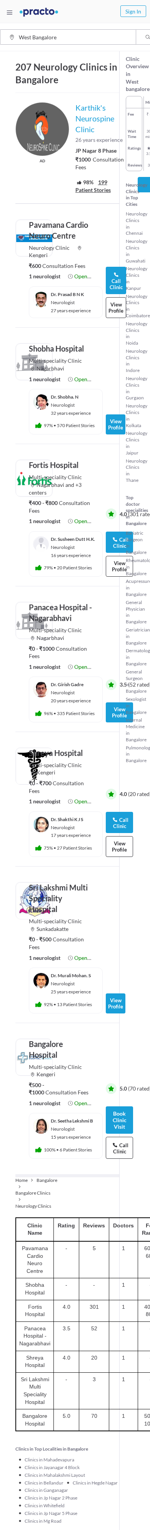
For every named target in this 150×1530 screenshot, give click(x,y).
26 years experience (99, 139)
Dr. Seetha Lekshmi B (72, 1121)
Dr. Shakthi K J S (67, 819)
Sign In (133, 11)
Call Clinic (116, 284)
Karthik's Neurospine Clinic (94, 118)
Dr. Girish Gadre (67, 684)
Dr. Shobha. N (64, 397)
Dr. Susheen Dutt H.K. (73, 539)
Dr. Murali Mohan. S (71, 975)
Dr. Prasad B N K (67, 294)
